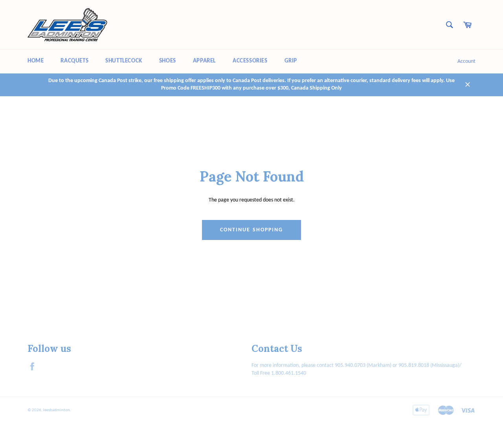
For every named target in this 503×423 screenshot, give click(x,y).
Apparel (204, 61)
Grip (291, 61)
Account (466, 61)
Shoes (167, 61)
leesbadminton (56, 410)
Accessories (250, 61)
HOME (36, 61)
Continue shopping (251, 230)
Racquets (74, 61)
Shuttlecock (123, 61)
